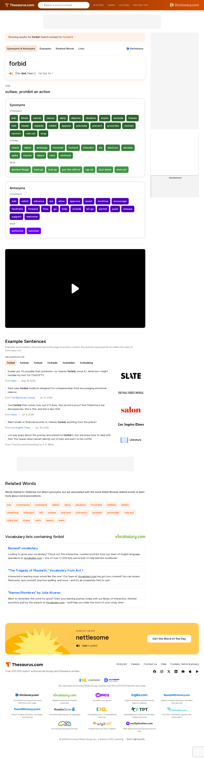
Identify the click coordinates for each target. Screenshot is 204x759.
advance (39, 201)
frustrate (96, 504)
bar (9, 504)
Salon (14, 414)
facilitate (17, 208)
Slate (13, 380)
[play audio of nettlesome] (78, 646)
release (127, 208)
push (115, 208)
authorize (17, 230)
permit (103, 208)
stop (43, 133)
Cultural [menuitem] (124, 5)
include (76, 208)
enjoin (104, 118)
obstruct (112, 147)
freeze (132, 118)
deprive (76, 118)
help (64, 208)
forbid (11, 362)
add (14, 201)
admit (25, 201)
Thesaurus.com (19, 5)
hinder (25, 125)
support (16, 216)
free (45, 208)
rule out (30, 133)
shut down (105, 169)
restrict (16, 133)
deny (63, 118)
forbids (24, 362)
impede (39, 125)
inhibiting (12, 512)
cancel (37, 118)
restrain (129, 125)
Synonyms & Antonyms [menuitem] (21, 48)
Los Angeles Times (20, 427)
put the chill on (71, 169)
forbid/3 (68, 37)
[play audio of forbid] (11, 73)
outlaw (52, 512)
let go (90, 208)
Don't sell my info (136, 739)
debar (27, 147)
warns (49, 520)
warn (62, 520)
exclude (118, 118)
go (55, 208)
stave (26, 520)
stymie (27, 155)
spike (15, 155)
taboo (40, 155)
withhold (65, 155)
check (15, 147)
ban (14, 118)
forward (33, 208)
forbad (38, 362)
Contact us (150, 664)
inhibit (52, 125)
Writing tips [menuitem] (140, 5)
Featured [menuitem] (98, 5)
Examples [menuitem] (45, 48)
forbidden (69, 362)
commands (23, 504)
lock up (52, 169)
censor (50, 118)
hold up (38, 169)
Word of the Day (85, 631)
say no (89, 169)
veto (52, 155)
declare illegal (20, 169)
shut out (121, 169)
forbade (52, 362)
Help (163, 664)
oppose (66, 125)
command (41, 504)
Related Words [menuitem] (65, 48)
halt (14, 125)
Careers (135, 664)
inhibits (111, 504)
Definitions (136, 48)
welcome (32, 216)
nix (100, 147)
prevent (97, 125)
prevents (81, 512)
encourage (120, 201)
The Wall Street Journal (23, 397)
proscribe (113, 125)
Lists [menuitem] (81, 48)
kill (41, 512)
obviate (128, 147)
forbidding (86, 362)
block (24, 118)
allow (61, 201)
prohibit (97, 512)
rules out (12, 520)
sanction (34, 230)
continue (103, 201)
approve (75, 201)
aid (51, 201)
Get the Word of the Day (169, 638)
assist (88, 201)
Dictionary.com (184, 5)
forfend (73, 147)
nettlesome (92, 637)
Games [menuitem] (111, 5)
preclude (81, 125)
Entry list (122, 664)
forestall (58, 147)
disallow (91, 118)
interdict (88, 147)
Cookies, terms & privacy (184, 664)
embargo (42, 147)
